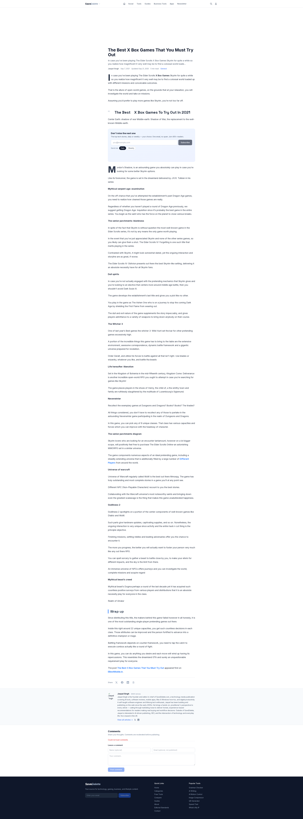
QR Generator (194, 801)
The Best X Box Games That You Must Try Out (140, 668)
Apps (172, 4)
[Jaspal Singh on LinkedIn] (138, 720)
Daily (123, 148)
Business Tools (160, 4)
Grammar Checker (196, 788)
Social (130, 4)
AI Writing (192, 791)
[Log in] (216, 4)
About (156, 804)
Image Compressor (196, 798)
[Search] (211, 4)
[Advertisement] (151, 28)
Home (156, 788)
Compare (158, 798)
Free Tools (158, 794)
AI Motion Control (195, 794)
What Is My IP (194, 808)
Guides (148, 4)
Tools (139, 4)
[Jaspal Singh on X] (135, 720)
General (163, 69)
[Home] (124, 4)
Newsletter (181, 4)
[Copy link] (133, 682)
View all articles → (125, 720)
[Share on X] (116, 682)
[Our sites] (99, 3)
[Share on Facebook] (122, 682)
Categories (158, 791)
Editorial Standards (161, 808)
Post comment (116, 770)
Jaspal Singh (113, 69)
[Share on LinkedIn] (128, 682)
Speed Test (193, 804)
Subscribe (185, 142)
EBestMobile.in (115, 671)
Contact (157, 811)
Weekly (131, 148)
